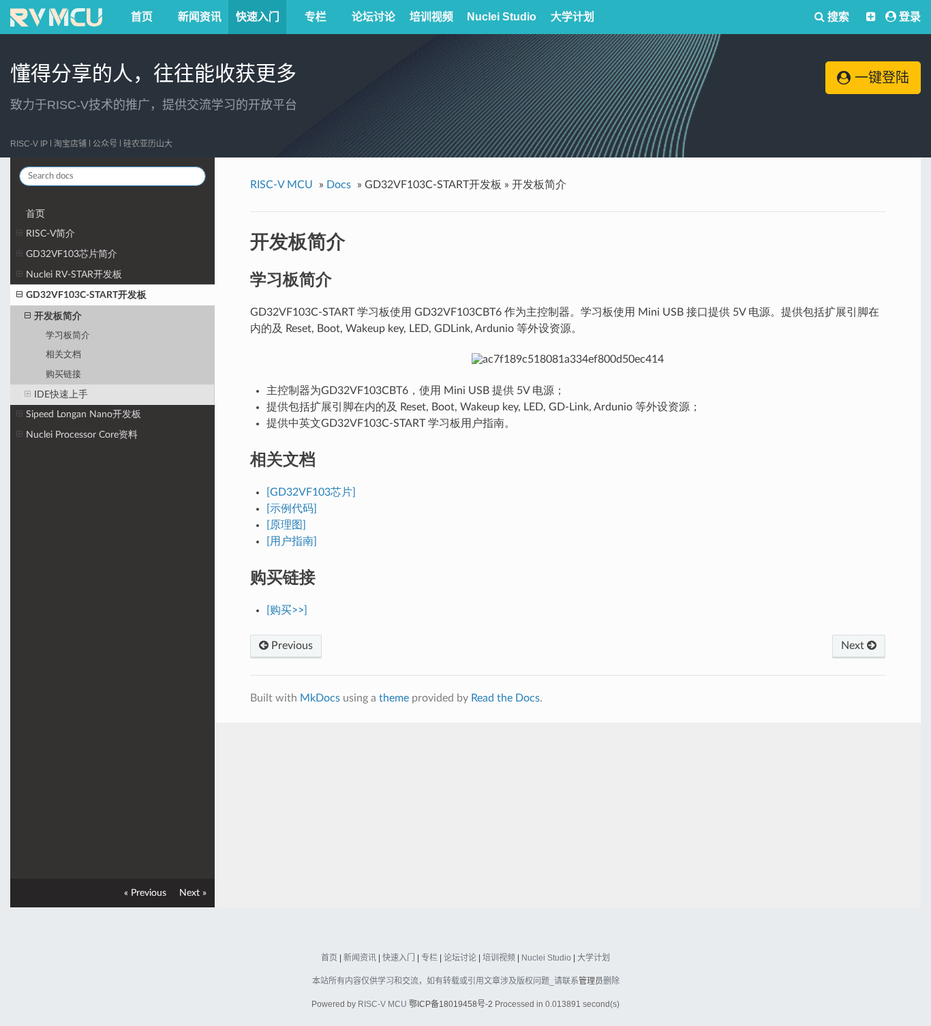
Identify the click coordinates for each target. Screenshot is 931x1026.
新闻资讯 (200, 16)
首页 (142, 16)
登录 (910, 16)
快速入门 (257, 16)
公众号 (105, 144)
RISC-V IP (29, 144)
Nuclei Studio (501, 16)
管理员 (591, 981)
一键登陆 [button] (880, 77)
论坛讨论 (373, 16)
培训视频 (431, 16)
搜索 (837, 16)
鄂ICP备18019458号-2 (451, 1004)
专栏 (315, 16)
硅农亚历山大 (147, 144)
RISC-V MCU (382, 1004)
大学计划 (572, 16)
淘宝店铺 (70, 144)
